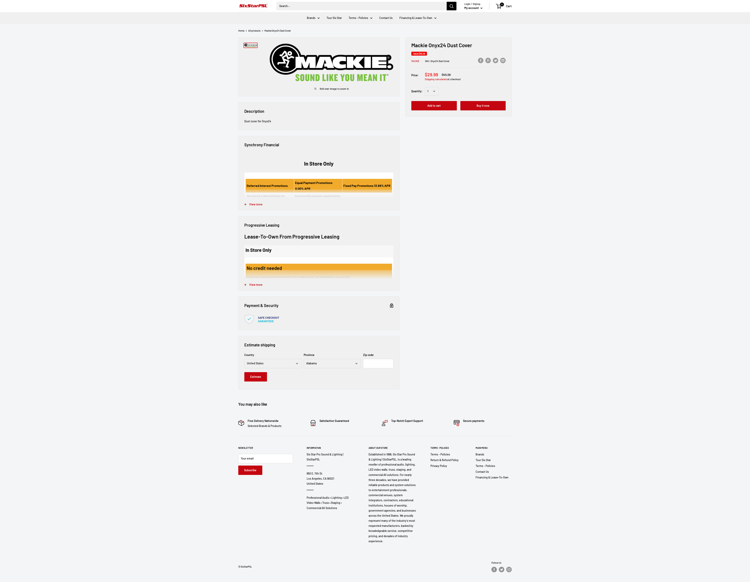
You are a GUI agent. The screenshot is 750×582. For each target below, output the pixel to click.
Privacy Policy (438, 466)
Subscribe (250, 470)
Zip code (368, 355)
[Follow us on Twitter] (501, 569)
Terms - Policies (358, 18)
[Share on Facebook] (480, 60)
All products (254, 30)
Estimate (255, 376)
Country (249, 355)
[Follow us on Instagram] (509, 569)
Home (241, 30)
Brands (311, 18)
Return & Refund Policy (444, 460)
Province (309, 355)
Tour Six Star (334, 18)
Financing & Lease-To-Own (415, 18)
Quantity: (416, 91)
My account (471, 8)
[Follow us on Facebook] (494, 569)
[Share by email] (503, 60)
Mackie (415, 60)
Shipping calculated (436, 79)
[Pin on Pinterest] (488, 60)
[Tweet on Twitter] (495, 60)
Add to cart (434, 105)
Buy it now (483, 105)
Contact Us (386, 18)
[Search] (451, 6)
